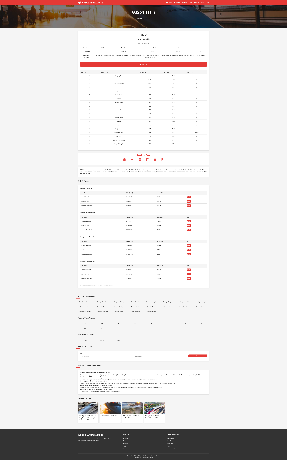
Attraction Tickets (172, 449)
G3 (102, 323)
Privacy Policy (137, 456)
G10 (85, 328)
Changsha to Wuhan (185, 302)
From (81, 353)
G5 (135, 323)
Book (188, 197)
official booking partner (106, 379)
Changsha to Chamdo (184, 307)
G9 (201, 323)
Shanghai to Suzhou (201, 307)
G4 (118, 323)
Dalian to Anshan (168, 307)
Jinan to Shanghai (135, 302)
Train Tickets (170, 441)
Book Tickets (143, 64)
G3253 (102, 340)
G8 (185, 323)
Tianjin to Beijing (118, 307)
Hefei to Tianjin (135, 307)
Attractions (177, 2)
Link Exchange (146, 456)
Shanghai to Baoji (151, 307)
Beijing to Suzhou (151, 311)
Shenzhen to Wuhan (85, 307)
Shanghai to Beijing (119, 302)
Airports (196, 2)
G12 (119, 328)
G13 (135, 328)
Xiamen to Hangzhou (151, 302)
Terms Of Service (155, 456)
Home (79, 291)
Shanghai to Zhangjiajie (85, 311)
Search (197, 355)
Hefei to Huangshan (135, 311)
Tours (168, 446)
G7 (168, 323)
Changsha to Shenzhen (102, 311)
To (134, 353)
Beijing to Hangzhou (168, 302)
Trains (190, 2)
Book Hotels (170, 438)
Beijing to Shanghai (102, 302)
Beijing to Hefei (119, 311)
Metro (202, 2)
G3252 (85, 340)
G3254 (118, 340)
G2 (85, 323)
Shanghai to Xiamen (102, 307)
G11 (102, 328)
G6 (151, 323)
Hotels (207, 2)
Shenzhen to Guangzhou (85, 302)
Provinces (184, 2)
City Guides (169, 2)
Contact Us (130, 456)
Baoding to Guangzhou (201, 302)
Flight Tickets (171, 443)
